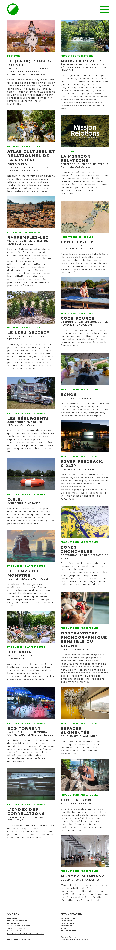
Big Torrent (24, 728)
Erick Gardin (81, 940)
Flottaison (76, 800)
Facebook (67, 926)
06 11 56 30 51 (14, 931)
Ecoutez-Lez (77, 242)
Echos (69, 394)
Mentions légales (19, 940)
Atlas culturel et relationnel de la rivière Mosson (31, 157)
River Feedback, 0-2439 (82, 463)
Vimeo (64, 928)
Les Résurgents (28, 418)
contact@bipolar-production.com (25, 933)
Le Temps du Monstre (23, 573)
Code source (77, 318)
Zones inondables (76, 549)
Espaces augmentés (75, 730)
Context (73, 937)
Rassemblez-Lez (28, 237)
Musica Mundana (83, 876)
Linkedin (67, 921)
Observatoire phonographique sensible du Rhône (84, 639)
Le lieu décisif (28, 332)
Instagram (67, 923)
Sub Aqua (19, 652)
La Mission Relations (76, 158)
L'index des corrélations (26, 811)
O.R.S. (14, 499)
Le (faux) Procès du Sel (29, 63)
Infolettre (68, 918)
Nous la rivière (82, 61)
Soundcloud (68, 931)
